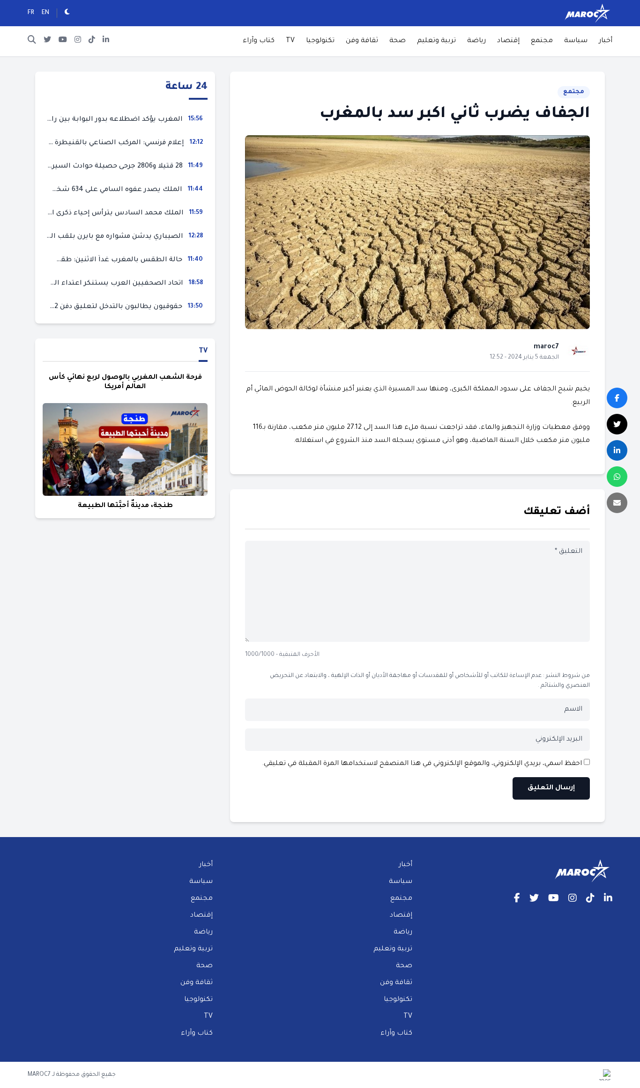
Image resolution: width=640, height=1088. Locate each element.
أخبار (605, 41)
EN (45, 13)
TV (290, 41)
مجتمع (542, 41)
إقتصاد (508, 41)
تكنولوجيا (320, 41)
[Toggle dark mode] (67, 13)
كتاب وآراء (259, 41)
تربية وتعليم (436, 41)
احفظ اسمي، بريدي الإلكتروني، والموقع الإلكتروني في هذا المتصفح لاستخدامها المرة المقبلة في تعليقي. (422, 764)
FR (31, 13)
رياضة (476, 41)
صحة (397, 41)
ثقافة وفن (362, 41)
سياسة (576, 41)
